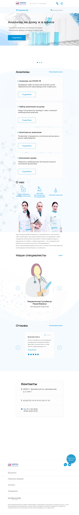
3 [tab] (41, 62)
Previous (17, 288)
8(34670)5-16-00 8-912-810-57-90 (36, 401)
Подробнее (16, 38)
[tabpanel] (39, 29)
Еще (60, 255)
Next (59, 288)
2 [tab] (39, 62)
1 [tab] (37, 62)
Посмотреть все (55, 72)
